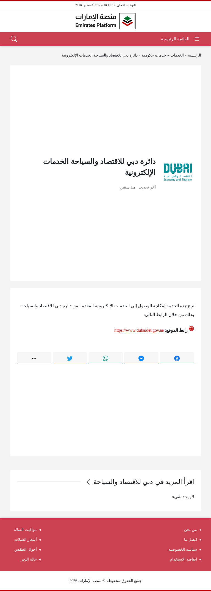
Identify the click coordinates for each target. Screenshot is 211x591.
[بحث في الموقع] (14, 39)
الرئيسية (194, 55)
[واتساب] (105, 358)
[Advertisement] (105, 110)
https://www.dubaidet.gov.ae (139, 330)
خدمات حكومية (154, 55)
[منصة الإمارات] (105, 21)
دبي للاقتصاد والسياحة (123, 481)
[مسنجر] (141, 358)
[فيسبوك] (177, 358)
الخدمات (177, 55)
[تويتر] (70, 358)
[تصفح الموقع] (181, 39)
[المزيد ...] (34, 358)
